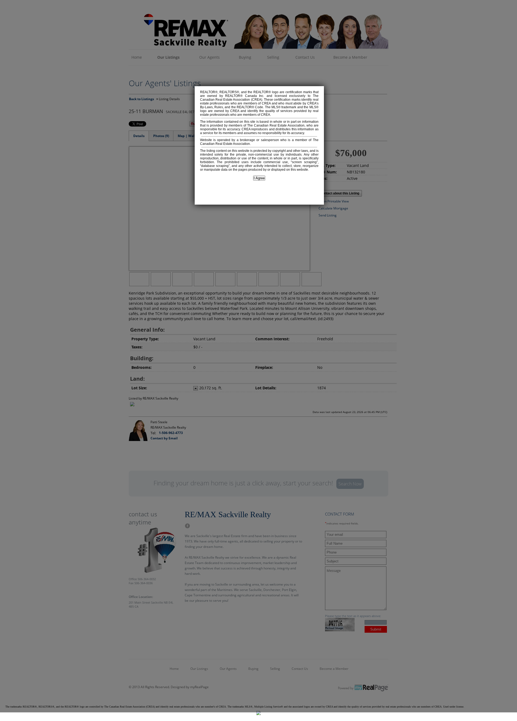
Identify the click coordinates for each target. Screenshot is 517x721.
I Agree (259, 178)
